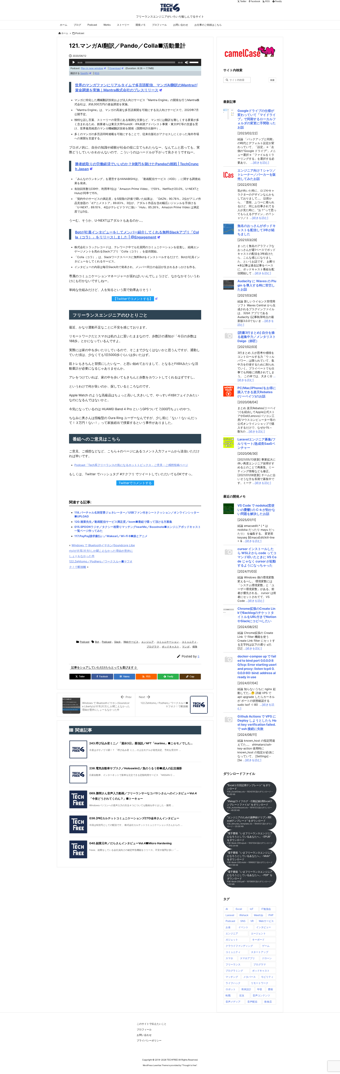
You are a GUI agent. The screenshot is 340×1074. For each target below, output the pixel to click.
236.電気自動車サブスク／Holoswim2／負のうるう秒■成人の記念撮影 (135, 768)
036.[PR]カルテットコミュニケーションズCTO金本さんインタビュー (134, 818)
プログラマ (153, 646)
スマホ (229, 958)
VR (252, 920)
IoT (251, 908)
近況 (241, 995)
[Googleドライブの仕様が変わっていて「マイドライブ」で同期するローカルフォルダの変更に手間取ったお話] (228, 114)
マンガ (185, 646)
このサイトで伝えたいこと (151, 1023)
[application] (135, 62)
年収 (259, 989)
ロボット (231, 989)
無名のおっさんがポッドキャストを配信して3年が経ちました (256, 230)
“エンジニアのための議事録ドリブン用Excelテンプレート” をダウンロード (249, 822)
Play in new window (92, 68)
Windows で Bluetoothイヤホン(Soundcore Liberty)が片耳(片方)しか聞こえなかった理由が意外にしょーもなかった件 (102, 550)
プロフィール (144, 1029)
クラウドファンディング (239, 945)
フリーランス (233, 964)
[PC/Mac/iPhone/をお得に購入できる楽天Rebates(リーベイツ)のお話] (228, 391)
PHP (270, 915)
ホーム (64, 33)
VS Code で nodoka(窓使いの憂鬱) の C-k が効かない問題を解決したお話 (256, 510)
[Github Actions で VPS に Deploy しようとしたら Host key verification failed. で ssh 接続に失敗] (228, 719)
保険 (194, 646)
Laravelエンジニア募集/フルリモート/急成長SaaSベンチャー (256, 443)
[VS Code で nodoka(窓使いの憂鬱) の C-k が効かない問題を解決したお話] (228, 508)
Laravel (230, 915)
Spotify (84, 73)
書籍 (270, 989)
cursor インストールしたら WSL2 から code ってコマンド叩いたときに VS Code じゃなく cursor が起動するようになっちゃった (256, 557)
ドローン (267, 958)
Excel (239, 908)
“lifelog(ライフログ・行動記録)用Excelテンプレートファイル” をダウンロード (250, 805)
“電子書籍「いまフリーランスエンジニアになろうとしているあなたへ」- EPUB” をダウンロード (250, 839)
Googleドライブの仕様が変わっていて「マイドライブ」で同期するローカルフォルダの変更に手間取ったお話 (256, 119)
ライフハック (233, 982)
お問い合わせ (144, 1034)
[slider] (194, 62)
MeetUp (258, 915)
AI (227, 908)
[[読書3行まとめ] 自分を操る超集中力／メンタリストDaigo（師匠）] (228, 336)
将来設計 (246, 989)
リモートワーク (259, 982)
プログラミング (234, 970)
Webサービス (130, 641)
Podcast (79, 33)
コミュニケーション (168, 641)
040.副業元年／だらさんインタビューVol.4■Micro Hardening (130, 843)
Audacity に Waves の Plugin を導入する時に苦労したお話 (256, 285)
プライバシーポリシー (149, 1040)
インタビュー (263, 927)
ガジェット (232, 939)
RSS (97, 73)
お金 (228, 927)
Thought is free (189, 1065)
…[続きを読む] (260, 162)
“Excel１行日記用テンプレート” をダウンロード (250, 790)
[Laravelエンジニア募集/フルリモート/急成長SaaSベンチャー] (228, 442)
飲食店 (268, 1001)
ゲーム (266, 945)
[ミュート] (186, 62)
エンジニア (147, 641)
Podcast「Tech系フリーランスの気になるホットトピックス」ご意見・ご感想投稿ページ (131, 465)
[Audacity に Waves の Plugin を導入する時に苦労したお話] (228, 284)
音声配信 (252, 1001)
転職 (228, 995)
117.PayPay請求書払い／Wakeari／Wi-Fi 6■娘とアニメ (111, 536)
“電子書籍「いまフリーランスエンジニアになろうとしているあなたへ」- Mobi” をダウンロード (250, 858)
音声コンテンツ (261, 995)
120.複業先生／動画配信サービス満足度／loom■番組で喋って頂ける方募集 (123, 521)
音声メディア (233, 1001)
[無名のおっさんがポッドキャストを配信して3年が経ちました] (228, 229)
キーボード (258, 939)
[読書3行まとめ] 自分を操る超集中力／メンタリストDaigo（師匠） (256, 337)
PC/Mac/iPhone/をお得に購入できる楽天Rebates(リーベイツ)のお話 (256, 392)
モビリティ (267, 976)
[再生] (73, 62)
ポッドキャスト (170, 646)
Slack (117, 641)
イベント (243, 927)
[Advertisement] (135, 605)
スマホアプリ (247, 958)
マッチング (232, 976)
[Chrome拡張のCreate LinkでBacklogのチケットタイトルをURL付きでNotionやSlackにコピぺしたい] (228, 612)
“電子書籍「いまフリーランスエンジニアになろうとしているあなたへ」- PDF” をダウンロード (250, 877)
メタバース (249, 976)
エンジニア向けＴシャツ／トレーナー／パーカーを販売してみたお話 (256, 175)
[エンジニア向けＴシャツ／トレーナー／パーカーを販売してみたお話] (228, 173)
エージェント (258, 933)
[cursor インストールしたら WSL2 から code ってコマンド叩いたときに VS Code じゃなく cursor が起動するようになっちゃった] (228, 552)
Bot (97, 641)
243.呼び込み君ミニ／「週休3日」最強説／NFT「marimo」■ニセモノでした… (141, 743)
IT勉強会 (266, 908)
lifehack (243, 915)
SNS (242, 920)
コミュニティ (189, 641)
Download (115, 68)
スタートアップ (259, 951)
